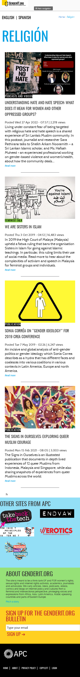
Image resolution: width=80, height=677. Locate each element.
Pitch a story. (12, 601)
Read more (10, 165)
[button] (43, 8)
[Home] (16, 3)
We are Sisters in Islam (23, 227)
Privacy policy (29, 668)
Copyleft (44, 668)
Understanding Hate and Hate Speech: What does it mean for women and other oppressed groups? (39, 109)
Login (54, 668)
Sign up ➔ (16, 634)
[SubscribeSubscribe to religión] (6, 493)
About (15, 668)
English (8, 18)
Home (62, 17)
